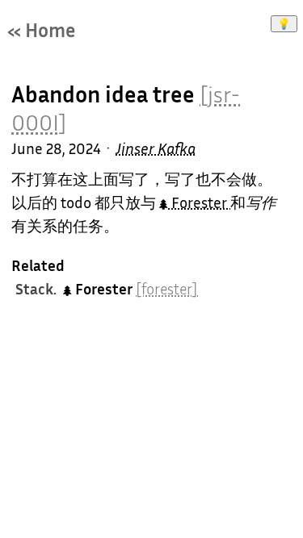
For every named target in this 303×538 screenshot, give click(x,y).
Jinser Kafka (156, 148)
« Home (41, 30)
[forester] (167, 289)
